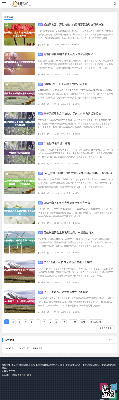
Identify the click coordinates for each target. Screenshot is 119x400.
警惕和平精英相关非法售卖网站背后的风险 (66, 54)
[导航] (4, 3)
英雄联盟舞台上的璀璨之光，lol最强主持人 (66, 232)
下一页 (73, 321)
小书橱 (42, 44)
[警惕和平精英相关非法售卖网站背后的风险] (19, 63)
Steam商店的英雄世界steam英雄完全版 (64, 202)
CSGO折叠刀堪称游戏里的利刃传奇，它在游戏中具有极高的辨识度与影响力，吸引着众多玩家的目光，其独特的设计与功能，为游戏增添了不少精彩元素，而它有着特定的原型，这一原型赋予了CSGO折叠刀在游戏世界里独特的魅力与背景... (76, 302)
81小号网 (9, 348)
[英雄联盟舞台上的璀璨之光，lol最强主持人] (19, 242)
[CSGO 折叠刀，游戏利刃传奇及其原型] (19, 301)
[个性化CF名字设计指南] (19, 152)
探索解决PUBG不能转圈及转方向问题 (63, 84)
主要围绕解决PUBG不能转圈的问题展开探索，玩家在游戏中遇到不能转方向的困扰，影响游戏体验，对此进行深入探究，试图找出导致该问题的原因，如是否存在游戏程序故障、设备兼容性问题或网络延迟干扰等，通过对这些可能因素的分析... (76, 94)
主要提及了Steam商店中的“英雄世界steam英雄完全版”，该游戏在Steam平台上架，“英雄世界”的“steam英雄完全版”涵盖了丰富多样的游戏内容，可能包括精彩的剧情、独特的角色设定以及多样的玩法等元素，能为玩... (76, 213)
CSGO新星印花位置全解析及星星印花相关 (65, 262)
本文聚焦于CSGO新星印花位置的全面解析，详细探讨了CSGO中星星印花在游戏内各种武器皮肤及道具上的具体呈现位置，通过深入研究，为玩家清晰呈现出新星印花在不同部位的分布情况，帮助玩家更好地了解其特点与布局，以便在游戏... (76, 272)
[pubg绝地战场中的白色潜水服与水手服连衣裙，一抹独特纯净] (19, 182)
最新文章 (8, 16)
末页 (83, 321)
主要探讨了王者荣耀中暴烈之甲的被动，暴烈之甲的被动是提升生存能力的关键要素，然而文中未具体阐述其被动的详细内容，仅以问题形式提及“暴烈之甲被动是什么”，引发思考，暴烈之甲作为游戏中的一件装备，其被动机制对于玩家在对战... (75, 124)
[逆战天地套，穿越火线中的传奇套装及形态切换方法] (19, 34)
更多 (110, 339)
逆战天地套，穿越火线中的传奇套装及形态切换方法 (71, 24)
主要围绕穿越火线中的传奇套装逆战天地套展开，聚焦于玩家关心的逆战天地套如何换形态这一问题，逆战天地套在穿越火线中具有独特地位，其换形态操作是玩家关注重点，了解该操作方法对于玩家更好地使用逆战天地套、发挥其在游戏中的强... (75, 34)
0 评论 (76, 44)
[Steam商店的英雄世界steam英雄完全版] (19, 212)
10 (63, 321)
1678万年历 (24, 348)
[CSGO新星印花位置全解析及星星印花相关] (19, 271)
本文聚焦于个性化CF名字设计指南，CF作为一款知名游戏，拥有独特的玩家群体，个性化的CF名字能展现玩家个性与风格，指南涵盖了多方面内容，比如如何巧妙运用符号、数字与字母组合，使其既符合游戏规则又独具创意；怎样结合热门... (75, 153)
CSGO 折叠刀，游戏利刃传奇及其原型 (63, 292)
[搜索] (114, 4)
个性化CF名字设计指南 (54, 143)
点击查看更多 (105, 328)
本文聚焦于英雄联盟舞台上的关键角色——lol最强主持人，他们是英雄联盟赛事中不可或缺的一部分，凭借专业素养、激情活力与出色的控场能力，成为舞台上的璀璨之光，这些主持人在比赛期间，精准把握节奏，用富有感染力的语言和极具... (75, 242)
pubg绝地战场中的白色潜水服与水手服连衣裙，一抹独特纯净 (77, 173)
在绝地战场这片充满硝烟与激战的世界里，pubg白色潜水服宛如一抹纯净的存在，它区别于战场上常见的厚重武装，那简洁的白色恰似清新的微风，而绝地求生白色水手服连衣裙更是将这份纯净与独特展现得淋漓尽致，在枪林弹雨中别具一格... (76, 183)
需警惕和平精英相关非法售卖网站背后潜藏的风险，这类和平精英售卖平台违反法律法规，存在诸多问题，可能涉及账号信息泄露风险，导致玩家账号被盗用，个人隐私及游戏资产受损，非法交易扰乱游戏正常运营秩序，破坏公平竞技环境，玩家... (75, 64)
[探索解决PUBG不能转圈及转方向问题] (19, 93)
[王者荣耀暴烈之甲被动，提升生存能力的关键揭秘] (19, 123)
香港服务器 (37, 348)
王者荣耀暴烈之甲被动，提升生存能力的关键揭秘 (70, 113)
